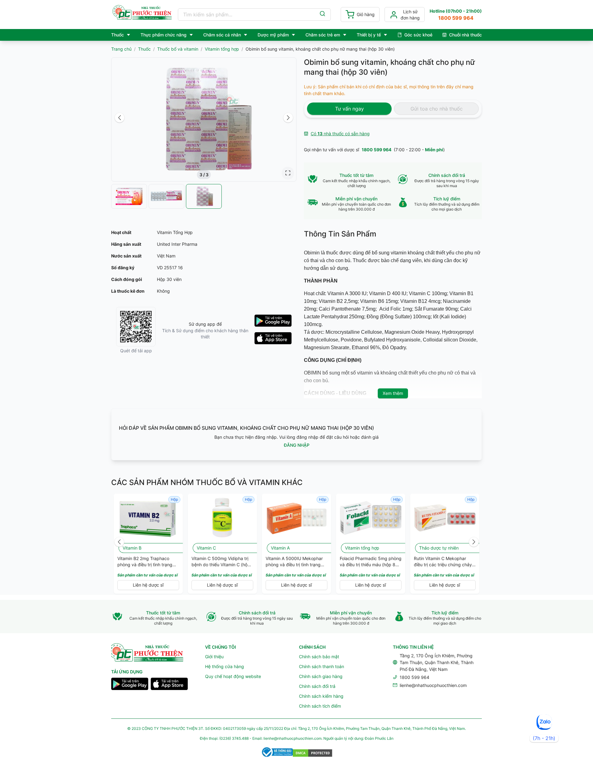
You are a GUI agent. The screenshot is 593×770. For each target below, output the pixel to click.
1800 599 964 (376, 149)
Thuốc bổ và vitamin (177, 49)
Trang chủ (121, 49)
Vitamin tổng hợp (222, 49)
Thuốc (144, 49)
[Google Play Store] (129, 685)
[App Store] (169, 685)
